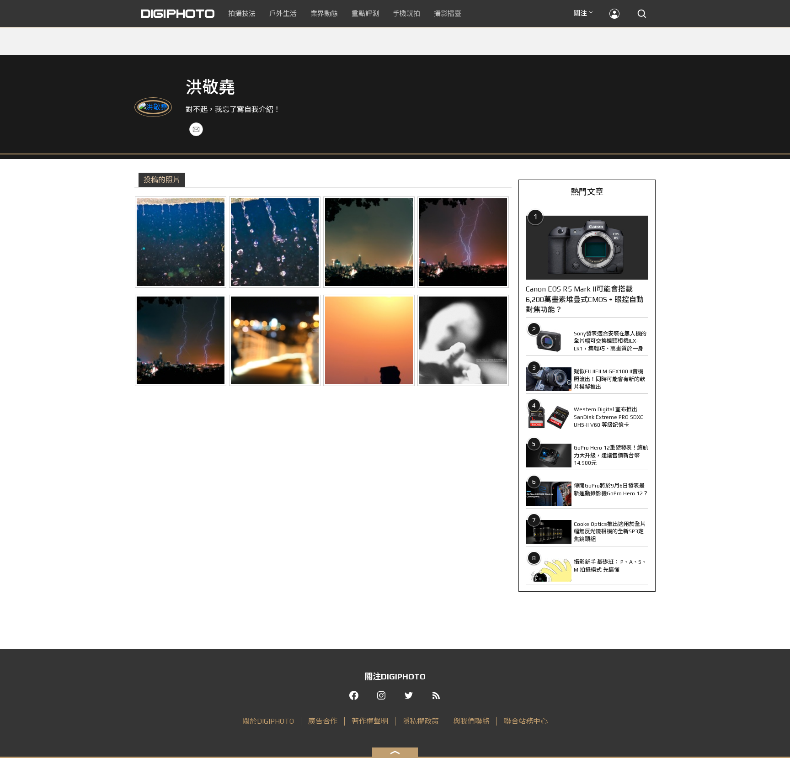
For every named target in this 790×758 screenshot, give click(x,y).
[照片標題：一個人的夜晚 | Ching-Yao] (274, 340)
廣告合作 (322, 721)
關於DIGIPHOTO (268, 721)
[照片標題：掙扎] (463, 340)
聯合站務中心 (526, 721)
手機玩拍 (406, 13)
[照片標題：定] (274, 242)
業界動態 (324, 13)
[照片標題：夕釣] (369, 340)
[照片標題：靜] (180, 242)
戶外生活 (283, 13)
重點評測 (365, 13)
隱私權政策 (420, 721)
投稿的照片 (162, 179)
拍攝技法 (242, 13)
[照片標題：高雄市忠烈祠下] (369, 242)
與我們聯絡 (471, 721)
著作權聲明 (370, 721)
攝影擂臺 (447, 13)
